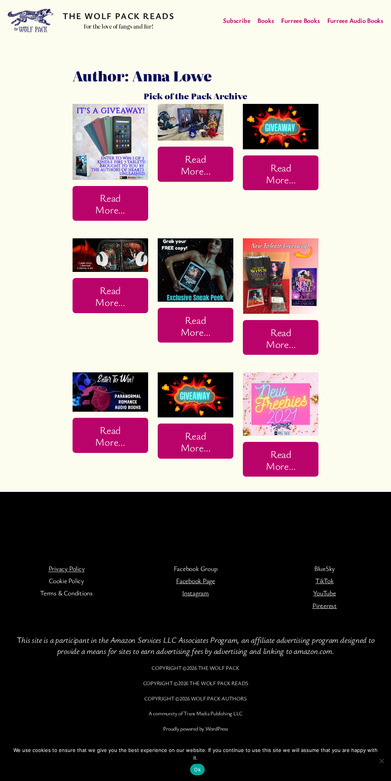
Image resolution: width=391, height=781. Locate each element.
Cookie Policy (66, 580)
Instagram (195, 593)
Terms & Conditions (66, 593)
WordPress (216, 728)
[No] (381, 761)
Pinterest (324, 605)
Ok (197, 769)
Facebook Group (196, 568)
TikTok (324, 580)
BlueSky (324, 568)
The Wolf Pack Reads (118, 16)
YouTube (324, 593)
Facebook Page (195, 580)
